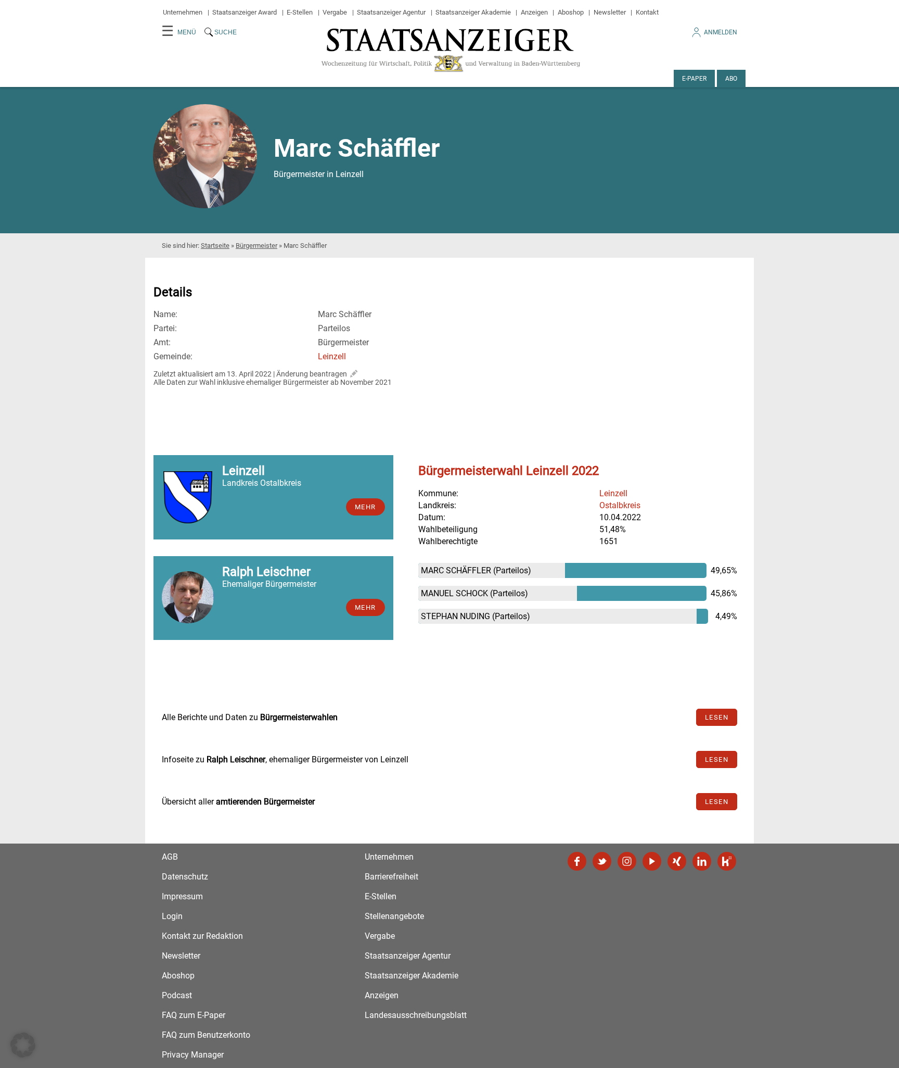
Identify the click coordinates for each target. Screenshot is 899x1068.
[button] (23, 1045)
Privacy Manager (193, 1055)
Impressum (182, 896)
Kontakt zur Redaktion (202, 936)
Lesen (717, 717)
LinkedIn (702, 861)
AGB (170, 857)
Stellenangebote (394, 916)
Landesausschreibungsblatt (416, 1015)
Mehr (365, 507)
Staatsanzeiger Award (244, 12)
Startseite (215, 245)
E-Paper (694, 78)
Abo (731, 78)
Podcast (177, 995)
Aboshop (571, 12)
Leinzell (332, 356)
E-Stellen (300, 12)
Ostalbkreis (619, 505)
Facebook (577, 861)
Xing (677, 861)
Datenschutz (185, 877)
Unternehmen (182, 12)
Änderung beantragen (311, 374)
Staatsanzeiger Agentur (391, 12)
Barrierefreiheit (391, 877)
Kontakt (647, 12)
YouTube (652, 861)
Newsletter (610, 12)
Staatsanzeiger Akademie (473, 12)
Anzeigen (534, 12)
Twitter (602, 861)
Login (172, 916)
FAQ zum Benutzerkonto (206, 1035)
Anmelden (720, 32)
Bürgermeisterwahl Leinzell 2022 (508, 470)
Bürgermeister (256, 245)
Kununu (727, 861)
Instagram (627, 861)
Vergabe (335, 12)
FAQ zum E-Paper (193, 1015)
